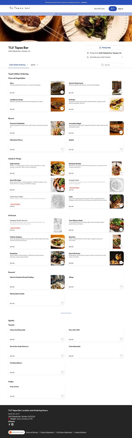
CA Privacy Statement (64, 432)
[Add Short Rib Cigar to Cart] (62, 189)
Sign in (120, 9)
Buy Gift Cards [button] (99, 9)
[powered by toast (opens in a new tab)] (16, 432)
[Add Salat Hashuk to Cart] (62, 172)
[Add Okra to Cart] (62, 92)
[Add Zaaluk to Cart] (121, 149)
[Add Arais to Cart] (121, 205)
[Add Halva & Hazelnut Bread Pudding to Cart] (62, 286)
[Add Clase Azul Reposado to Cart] (62, 338)
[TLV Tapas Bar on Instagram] (12, 424)
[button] (19, 64)
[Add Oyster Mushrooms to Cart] (121, 92)
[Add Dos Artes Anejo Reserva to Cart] (62, 355)
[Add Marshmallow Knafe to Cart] (62, 302)
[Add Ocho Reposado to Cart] (121, 355)
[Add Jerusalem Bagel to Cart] (121, 132)
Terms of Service (32, 432)
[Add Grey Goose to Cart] (62, 395)
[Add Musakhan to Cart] (62, 262)
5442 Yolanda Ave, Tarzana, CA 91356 (21, 416)
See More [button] (84, 2)
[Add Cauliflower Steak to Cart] (62, 108)
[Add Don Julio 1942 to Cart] (121, 338)
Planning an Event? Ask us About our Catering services (62, 2)
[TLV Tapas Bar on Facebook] (9, 424)
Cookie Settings (80, 432)
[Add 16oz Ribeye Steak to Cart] (121, 229)
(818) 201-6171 (14, 414)
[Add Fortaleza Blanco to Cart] (62, 371)
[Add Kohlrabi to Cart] (121, 108)
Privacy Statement (47, 432)
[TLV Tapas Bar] (19, 8)
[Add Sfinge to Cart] (121, 286)
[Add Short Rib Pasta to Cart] (121, 262)
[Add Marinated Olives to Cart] (62, 149)
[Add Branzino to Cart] (121, 246)
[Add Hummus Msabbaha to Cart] (62, 132)
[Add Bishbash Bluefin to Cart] (121, 172)
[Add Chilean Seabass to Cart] (62, 246)
